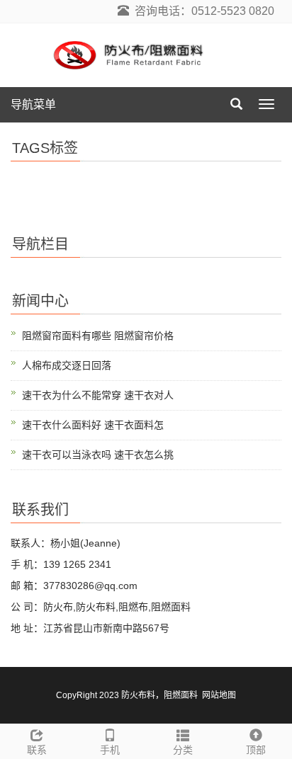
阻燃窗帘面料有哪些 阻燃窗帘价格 (98, 335)
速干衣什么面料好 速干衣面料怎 (93, 424)
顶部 (256, 749)
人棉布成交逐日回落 (66, 365)
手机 (110, 749)
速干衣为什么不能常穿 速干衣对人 (98, 395)
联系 (37, 749)
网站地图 (219, 695)
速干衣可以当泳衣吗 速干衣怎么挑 (98, 454)
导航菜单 (33, 104)
